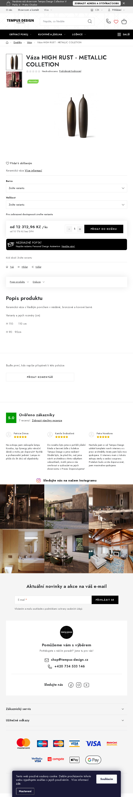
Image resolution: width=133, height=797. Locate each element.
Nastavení (25, 791)
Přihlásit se (105, 599)
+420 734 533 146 (109, 21)
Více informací (33, 170)
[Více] (123, 34)
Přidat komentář (40, 377)
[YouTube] (86, 685)
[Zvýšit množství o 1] (80, 229)
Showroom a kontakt (28, 10)
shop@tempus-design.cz (69, 659)
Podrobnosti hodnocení (70, 71)
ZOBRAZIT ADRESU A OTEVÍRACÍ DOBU (97, 3)
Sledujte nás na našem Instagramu (70, 480)
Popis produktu (17, 282)
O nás (9, 10)
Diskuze (37, 282)
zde (18, 783)
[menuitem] (20, 34)
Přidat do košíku (104, 229)
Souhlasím (106, 779)
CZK (97, 10)
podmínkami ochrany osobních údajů (63, 608)
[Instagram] (78, 685)
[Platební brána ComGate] (56, 759)
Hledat (89, 21)
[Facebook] (70, 685)
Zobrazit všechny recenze (47, 420)
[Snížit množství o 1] (69, 229)
